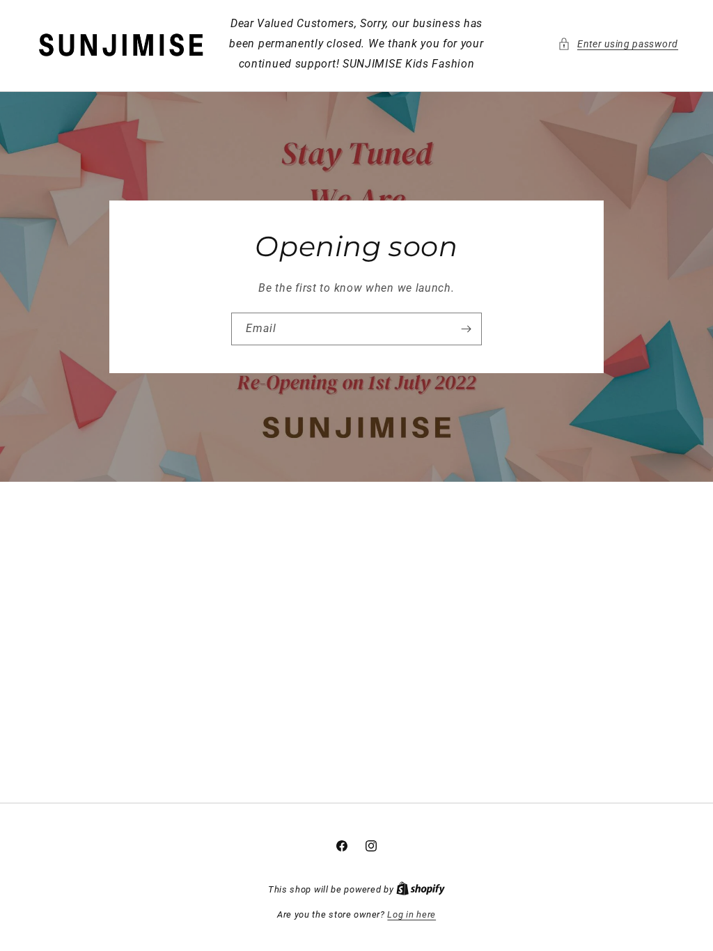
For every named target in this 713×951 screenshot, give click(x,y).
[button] (618, 44)
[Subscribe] (465, 329)
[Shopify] (420, 889)
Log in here (411, 914)
